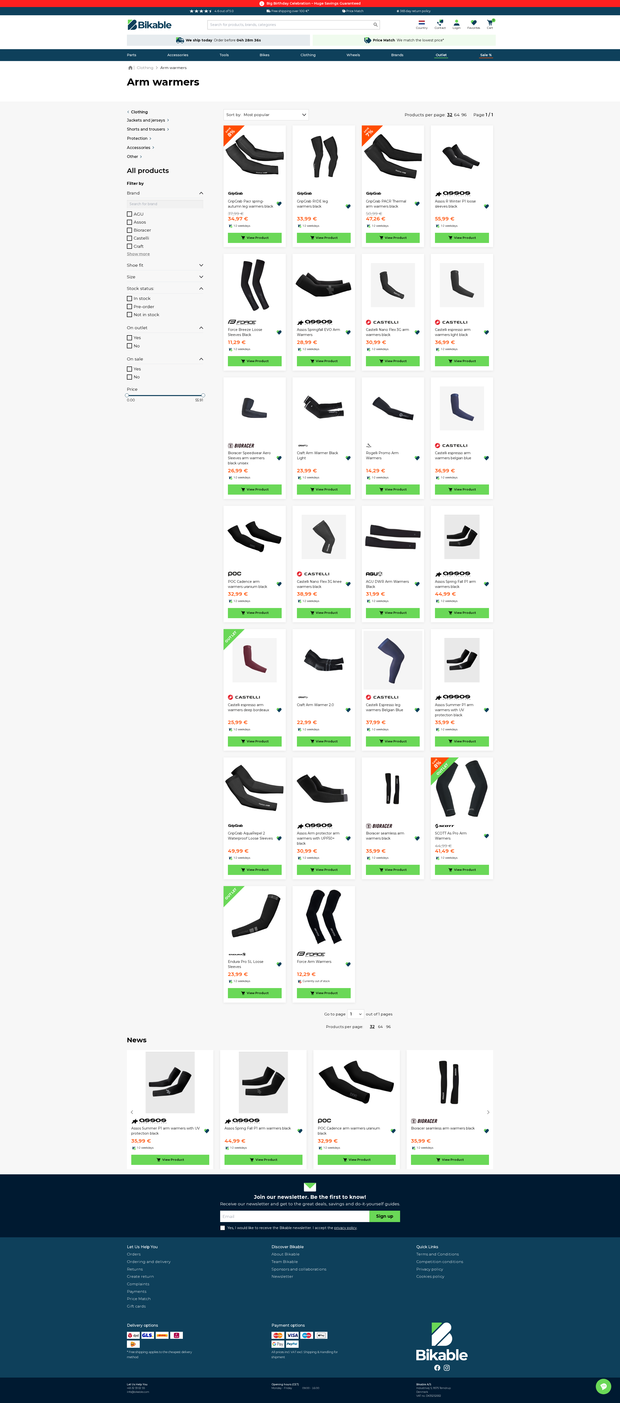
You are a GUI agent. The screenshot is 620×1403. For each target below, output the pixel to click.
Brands (397, 55)
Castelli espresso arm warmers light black (453, 332)
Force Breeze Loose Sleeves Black (245, 332)
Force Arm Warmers (314, 961)
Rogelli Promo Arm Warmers (382, 455)
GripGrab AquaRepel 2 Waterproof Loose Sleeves (250, 836)
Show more (138, 254)
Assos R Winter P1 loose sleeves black (455, 204)
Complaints (138, 1284)
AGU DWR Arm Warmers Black (387, 584)
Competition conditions (439, 1261)
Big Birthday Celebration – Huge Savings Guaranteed (314, 3)
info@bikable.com (138, 1392)
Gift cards (136, 1306)
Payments (136, 1291)
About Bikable (285, 1254)
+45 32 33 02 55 (136, 1388)
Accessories (177, 55)
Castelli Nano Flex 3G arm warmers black (387, 332)
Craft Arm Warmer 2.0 (315, 705)
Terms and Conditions (437, 1254)
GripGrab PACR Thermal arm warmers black (386, 204)
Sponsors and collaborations (298, 1269)
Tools (224, 55)
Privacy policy (429, 1269)
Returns (135, 1269)
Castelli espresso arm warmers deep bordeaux (248, 707)
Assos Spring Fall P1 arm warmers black (455, 584)
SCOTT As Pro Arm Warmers (451, 836)
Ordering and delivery (148, 1261)
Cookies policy (430, 1276)
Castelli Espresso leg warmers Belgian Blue (384, 707)
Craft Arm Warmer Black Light (317, 455)
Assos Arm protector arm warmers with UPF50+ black (318, 838)
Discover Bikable (287, 1247)
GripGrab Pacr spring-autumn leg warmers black (250, 204)
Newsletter (282, 1276)
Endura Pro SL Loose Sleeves (246, 964)
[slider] (127, 395)
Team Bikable (284, 1261)
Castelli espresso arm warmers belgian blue (453, 455)
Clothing (308, 55)
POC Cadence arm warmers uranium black (247, 584)
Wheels (353, 55)
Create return (140, 1276)
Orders (133, 1254)
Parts (131, 55)
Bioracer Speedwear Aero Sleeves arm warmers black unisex (249, 458)
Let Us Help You (142, 1247)
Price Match (139, 1298)
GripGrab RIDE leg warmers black (312, 204)
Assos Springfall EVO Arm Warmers (318, 332)
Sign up (384, 1216)
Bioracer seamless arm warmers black (385, 836)
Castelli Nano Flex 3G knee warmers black (319, 584)
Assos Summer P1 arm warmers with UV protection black (454, 710)
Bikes (265, 55)
